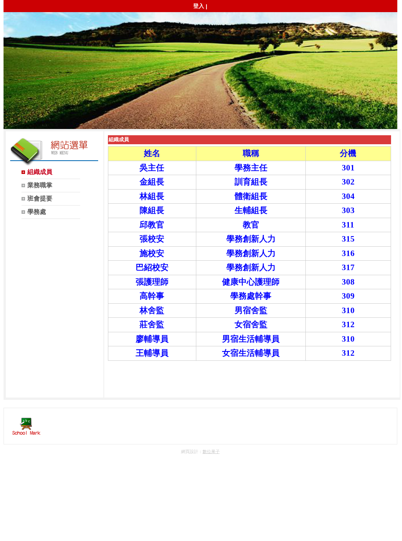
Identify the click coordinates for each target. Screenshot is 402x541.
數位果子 (211, 451)
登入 (198, 6)
